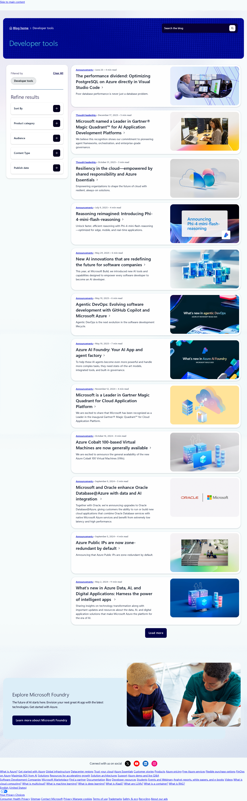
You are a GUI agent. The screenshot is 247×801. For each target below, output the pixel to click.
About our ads (159, 798)
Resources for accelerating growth (70, 775)
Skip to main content (12, 1)
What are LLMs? (133, 783)
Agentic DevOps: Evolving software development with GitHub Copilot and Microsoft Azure (113, 310)
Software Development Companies (20, 779)
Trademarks (115, 798)
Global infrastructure (58, 771)
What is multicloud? (34, 783)
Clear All (58, 73)
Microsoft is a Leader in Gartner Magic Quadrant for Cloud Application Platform (113, 400)
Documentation (96, 779)
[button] (156, 633)
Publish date (21, 167)
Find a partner (77, 779)
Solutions (43, 775)
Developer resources (124, 779)
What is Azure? (9, 771)
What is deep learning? (91, 783)
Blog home (21, 28)
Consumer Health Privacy (15, 798)
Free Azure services (193, 771)
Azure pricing (174, 771)
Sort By (18, 108)
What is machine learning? (61, 783)
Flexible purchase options (220, 771)
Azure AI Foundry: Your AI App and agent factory (109, 352)
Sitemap (35, 798)
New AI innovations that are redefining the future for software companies (113, 261)
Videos (229, 779)
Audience (19, 138)
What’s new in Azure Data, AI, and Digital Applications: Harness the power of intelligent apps (114, 593)
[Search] (232, 28)
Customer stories (144, 771)
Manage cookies (82, 798)
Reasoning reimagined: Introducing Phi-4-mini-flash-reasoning (114, 216)
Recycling (144, 798)
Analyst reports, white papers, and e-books (198, 779)
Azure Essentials (123, 771)
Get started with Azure (31, 771)
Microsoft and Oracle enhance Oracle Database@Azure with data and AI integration (112, 493)
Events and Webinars (160, 779)
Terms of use (100, 798)
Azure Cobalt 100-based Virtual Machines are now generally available (112, 444)
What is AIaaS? (114, 783)
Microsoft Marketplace (55, 779)
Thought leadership (86, 115)
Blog (108, 779)
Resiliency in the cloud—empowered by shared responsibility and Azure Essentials (114, 174)
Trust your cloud (103, 771)
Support (122, 775)
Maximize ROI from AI (24, 775)
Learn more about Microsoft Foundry (41, 720)
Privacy (68, 798)
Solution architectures (104, 775)
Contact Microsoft (52, 798)
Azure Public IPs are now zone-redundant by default (106, 545)
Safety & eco (130, 798)
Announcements (84, 69)
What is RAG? (177, 783)
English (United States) (13, 787)
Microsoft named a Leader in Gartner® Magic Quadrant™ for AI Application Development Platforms (113, 127)
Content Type (22, 153)
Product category (24, 123)
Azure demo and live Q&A (143, 775)
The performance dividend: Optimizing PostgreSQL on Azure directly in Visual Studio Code (113, 81)
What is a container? (156, 783)
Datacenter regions (82, 771)
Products (160, 771)
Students (142, 779)
